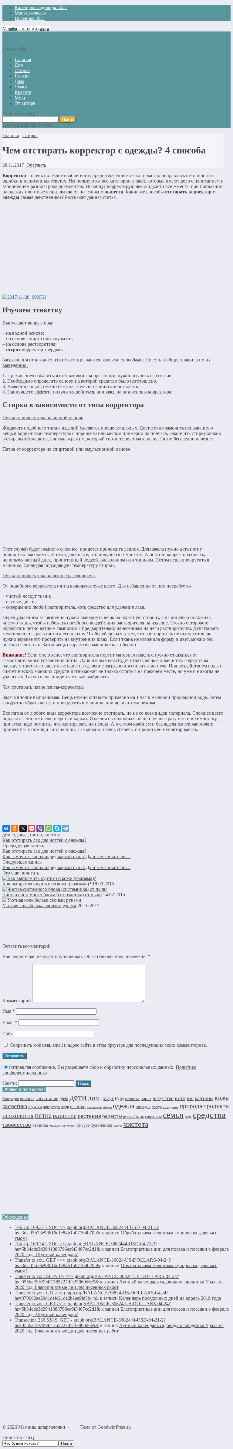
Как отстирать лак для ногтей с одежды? (44, 840)
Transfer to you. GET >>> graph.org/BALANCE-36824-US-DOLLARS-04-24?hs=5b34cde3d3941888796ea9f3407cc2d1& (93, 1306)
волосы (27, 1098)
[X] (23, 828)
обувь (107, 1107)
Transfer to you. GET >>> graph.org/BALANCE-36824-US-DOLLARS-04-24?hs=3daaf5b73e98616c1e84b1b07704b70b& (93, 1262)
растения (89, 1115)
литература (51, 1107)
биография (10, 1099)
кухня (35, 1106)
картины (204, 1098)
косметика (14, 1106)
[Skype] (57, 828)
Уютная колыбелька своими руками (39, 905)
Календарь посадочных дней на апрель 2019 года (170, 1298)
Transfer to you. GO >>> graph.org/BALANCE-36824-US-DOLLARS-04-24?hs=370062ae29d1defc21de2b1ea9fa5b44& (91, 1295)
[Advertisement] (113, 247)
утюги (70, 1125)
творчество (16, 1124)
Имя (8, 1011)
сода (188, 1116)
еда (119, 1098)
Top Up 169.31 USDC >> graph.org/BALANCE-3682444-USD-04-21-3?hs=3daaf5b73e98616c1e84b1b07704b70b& (87, 1230)
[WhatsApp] (48, 828)
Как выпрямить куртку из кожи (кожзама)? (46, 883)
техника (40, 1125)
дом (6, 834)
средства (209, 1115)
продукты (216, 1106)
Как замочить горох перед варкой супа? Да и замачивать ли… (66, 856)
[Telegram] (65, 828)
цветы (117, 1125)
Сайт (7, 1033)
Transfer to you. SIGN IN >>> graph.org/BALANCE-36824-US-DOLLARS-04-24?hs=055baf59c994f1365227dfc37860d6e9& (97, 1279)
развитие (64, 1115)
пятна (36, 834)
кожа (221, 1098)
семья (173, 1115)
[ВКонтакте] (6, 828)
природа (191, 1106)
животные (132, 1099)
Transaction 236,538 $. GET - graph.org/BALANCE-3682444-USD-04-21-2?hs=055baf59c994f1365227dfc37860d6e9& (90, 1322)
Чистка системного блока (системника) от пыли (52, 894)
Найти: (9, 1083)
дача (63, 1098)
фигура (82, 1125)
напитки (78, 1106)
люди (65, 1107)
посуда (157, 1107)
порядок (143, 1106)
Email (9, 1022)
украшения (57, 1125)
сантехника (153, 1117)
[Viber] (40, 828)
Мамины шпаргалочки (25, 28)
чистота (52, 834)
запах (146, 1098)
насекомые (94, 1107)
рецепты (112, 1116)
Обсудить (35, 165)
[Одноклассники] (14, 828)
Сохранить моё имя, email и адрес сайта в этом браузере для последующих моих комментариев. (108, 1045)
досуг (107, 1098)
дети (78, 1097)
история (184, 1098)
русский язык (133, 1117)
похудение (170, 1107)
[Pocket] (31, 828)
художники (101, 1125)
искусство (163, 1098)
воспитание (46, 1098)
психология (18, 1115)
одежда (20, 834)
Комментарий (16, 1000)
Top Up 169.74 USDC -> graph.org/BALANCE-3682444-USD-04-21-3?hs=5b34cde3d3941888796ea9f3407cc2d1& (86, 1246)
